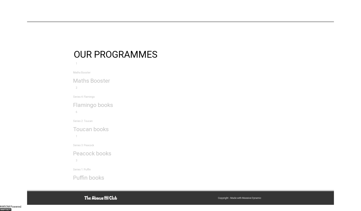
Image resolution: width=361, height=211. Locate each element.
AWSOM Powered (10, 206)
